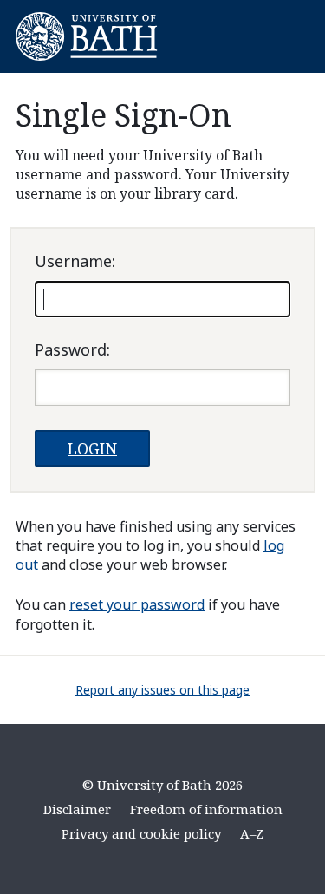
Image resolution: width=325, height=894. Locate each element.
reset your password (137, 604)
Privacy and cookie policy (141, 833)
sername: (75, 261)
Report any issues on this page (162, 690)
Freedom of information (206, 809)
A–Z (251, 833)
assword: (72, 349)
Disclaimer (77, 809)
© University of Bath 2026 (162, 784)
